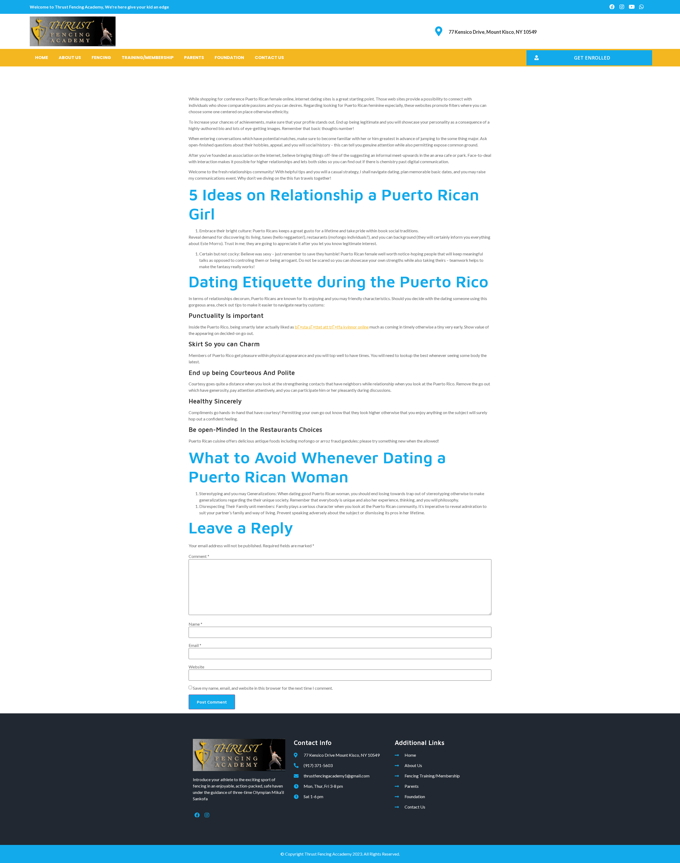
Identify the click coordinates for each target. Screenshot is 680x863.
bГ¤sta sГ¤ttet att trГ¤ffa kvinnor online (332, 326)
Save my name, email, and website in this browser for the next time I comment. (263, 688)
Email (195, 645)
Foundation (229, 57)
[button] (589, 57)
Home (41, 57)
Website (196, 667)
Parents (194, 57)
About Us (70, 57)
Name (195, 624)
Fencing (101, 57)
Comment (199, 556)
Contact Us (269, 57)
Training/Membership (147, 57)
